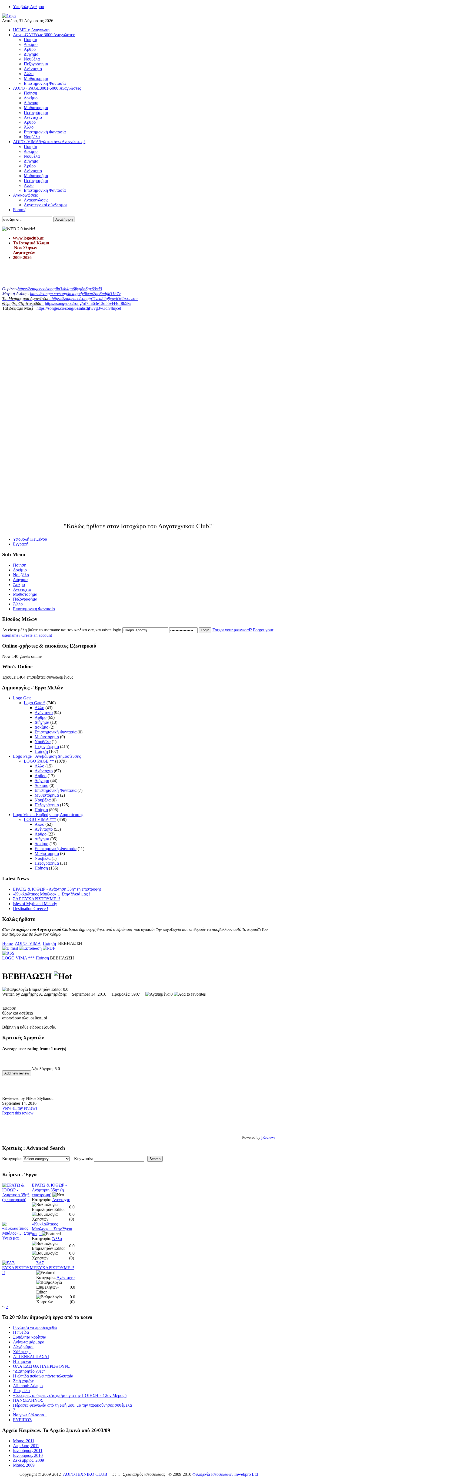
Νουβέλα (43, 741)
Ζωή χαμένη (23, 1381)
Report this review (18, 1113)
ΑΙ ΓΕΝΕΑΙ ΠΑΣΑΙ (31, 1356)
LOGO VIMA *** (40, 819)
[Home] (9, 16)
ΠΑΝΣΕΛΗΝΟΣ (28, 1400)
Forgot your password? (232, 630)
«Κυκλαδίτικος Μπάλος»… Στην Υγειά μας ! (51, 894)
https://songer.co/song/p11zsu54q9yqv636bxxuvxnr (95, 298)
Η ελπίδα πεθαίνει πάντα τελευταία (43, 1376)
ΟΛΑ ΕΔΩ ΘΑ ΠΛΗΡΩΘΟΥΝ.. (41, 1366)
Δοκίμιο (41, 727)
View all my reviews (19, 1108)
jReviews (268, 1138)
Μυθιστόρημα (47, 737)
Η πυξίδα (21, 1332)
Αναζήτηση (64, 219)
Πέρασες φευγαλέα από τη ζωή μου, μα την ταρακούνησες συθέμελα (72, 1405)
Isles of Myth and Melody (35, 903)
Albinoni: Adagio (28, 1385)
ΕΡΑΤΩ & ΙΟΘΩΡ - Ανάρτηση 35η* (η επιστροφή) (57, 889)
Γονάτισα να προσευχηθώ (35, 1327)
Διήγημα (42, 722)
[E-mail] (10, 948)
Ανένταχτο (44, 712)
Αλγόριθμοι (23, 1347)
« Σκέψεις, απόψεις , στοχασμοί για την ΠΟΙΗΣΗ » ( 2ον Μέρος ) (69, 1395)
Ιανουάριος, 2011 (27, 1450)
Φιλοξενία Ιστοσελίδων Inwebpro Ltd (225, 1474)
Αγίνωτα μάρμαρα (28, 1342)
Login (205, 630)
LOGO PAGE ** (39, 761)
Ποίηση (41, 751)
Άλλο (39, 707)
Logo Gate (22, 698)
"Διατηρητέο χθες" (29, 1371)
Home (7, 943)
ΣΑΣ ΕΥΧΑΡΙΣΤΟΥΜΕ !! (36, 899)
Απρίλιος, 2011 (26, 1445)
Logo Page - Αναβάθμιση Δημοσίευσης (47, 756)
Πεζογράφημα (47, 746)
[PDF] (49, 948)
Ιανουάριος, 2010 (28, 1455)
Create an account (36, 635)
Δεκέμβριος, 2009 (28, 1460)
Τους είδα (21, 1390)
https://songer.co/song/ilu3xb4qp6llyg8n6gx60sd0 (60, 289)
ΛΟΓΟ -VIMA (28, 943)
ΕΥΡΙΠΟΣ (22, 1419)
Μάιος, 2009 (24, 1465)
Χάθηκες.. (22, 1351)
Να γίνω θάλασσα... (30, 1415)
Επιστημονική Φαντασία (55, 732)
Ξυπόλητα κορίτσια (29, 1337)
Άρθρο (40, 717)
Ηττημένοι (22, 1361)
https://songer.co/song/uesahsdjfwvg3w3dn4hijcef (78, 308)
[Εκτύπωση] (30, 948)
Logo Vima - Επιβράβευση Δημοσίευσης (48, 814)
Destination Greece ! (30, 908)
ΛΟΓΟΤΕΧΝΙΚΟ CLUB (85, 1474)
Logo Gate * (34, 702)
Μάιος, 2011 (23, 1440)
